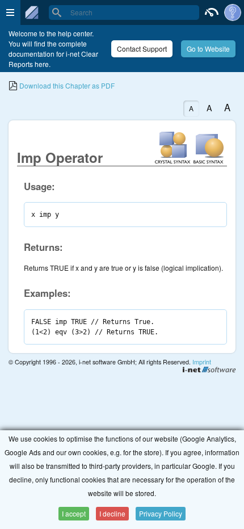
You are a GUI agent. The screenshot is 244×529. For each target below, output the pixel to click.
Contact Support (142, 48)
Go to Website (208, 48)
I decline (112, 513)
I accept (74, 513)
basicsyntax (209, 147)
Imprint (201, 362)
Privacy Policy (160, 513)
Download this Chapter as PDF (66, 85)
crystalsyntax (172, 147)
